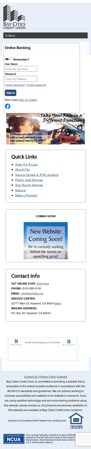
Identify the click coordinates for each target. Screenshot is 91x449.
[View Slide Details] (45, 129)
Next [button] (79, 128)
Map (58, 303)
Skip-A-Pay (22, 169)
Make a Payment (26, 195)
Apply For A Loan (26, 164)
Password (10, 73)
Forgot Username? (15, 85)
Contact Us (30, 376)
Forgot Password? (36, 85)
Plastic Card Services (29, 180)
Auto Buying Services (29, 185)
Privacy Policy (47, 376)
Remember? (21, 59)
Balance (20, 190)
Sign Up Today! (28, 100)
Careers (62, 376)
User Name (11, 64)
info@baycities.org (32, 293)
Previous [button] (11, 128)
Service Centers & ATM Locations (37, 175)
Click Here (42, 283)
